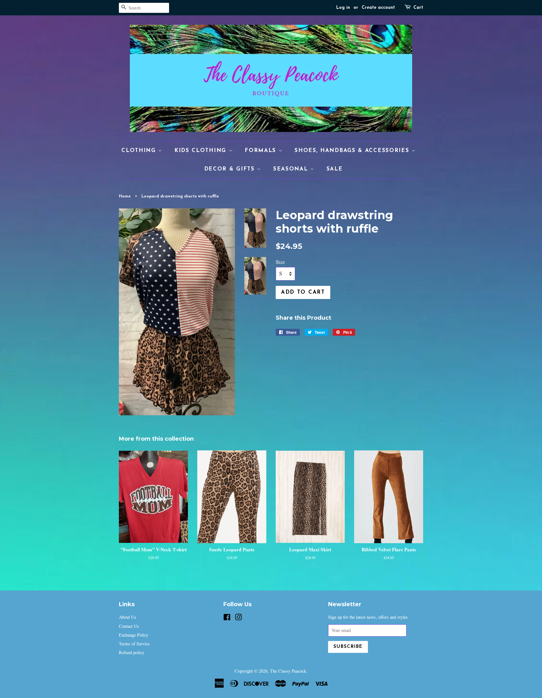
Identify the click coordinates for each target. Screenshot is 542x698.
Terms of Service (134, 644)
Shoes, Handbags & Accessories (353, 150)
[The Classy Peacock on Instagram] (238, 618)
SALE (335, 169)
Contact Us (129, 626)
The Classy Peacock (288, 671)
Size (280, 261)
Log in (343, 7)
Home (125, 196)
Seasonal (291, 169)
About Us (127, 617)
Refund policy (131, 652)
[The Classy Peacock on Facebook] (227, 618)
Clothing (139, 150)
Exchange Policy (133, 635)
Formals (262, 150)
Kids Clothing (201, 150)
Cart (418, 7)
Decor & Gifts (230, 169)
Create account (378, 7)
